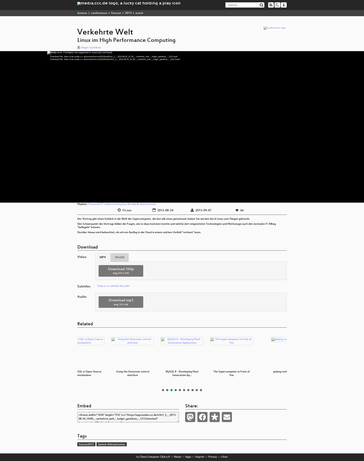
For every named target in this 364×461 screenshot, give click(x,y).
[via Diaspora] (215, 417)
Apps (188, 457)
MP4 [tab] (103, 257)
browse (82, 13)
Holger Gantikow (91, 47)
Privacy (212, 457)
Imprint (199, 457)
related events (147, 204)
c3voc (224, 457)
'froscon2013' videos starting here (108, 204)
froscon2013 (86, 444)
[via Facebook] (202, 417)
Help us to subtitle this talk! (113, 286)
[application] (182, 127)
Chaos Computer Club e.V (155, 457)
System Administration (111, 444)
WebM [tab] (119, 257)
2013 (128, 13)
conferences (99, 13)
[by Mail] (227, 417)
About (177, 457)
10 (201, 390)
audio (133, 204)
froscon (116, 13)
